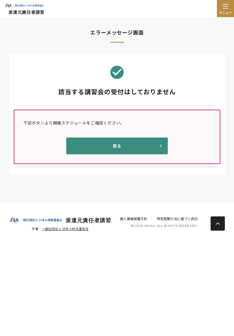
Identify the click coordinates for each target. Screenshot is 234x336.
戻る (117, 146)
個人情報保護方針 (133, 218)
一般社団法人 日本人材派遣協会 (65, 228)
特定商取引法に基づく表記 (177, 218)
